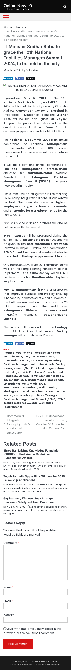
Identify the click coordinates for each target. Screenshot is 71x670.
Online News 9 (17, 5)
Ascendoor (26, 664)
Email (8, 601)
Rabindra (32, 70)
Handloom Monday (16, 376)
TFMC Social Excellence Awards (34, 401)
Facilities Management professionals (28, 364)
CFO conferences (42, 356)
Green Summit (53, 372)
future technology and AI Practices (33, 370)
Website (9, 615)
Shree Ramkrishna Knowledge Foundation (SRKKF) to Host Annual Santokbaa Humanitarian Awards (31, 454)
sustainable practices (29, 395)
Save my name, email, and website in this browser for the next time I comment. (32, 631)
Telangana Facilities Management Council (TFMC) (31, 397)
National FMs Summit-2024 (26, 383)
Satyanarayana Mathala (20, 387)
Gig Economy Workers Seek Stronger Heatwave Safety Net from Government (30, 500)
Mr (5, 383)
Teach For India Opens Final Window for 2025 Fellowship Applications (34, 478)
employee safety (50, 360)
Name (8, 587)
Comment (11, 543)
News (6, 349)
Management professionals (44, 380)
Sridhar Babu (47, 387)
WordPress (54, 664)
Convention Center (16, 360)
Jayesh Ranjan (13, 380)
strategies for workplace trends (25, 391)
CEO (26, 356)
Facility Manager (42, 368)
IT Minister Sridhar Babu (47, 376)
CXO (34, 360)
